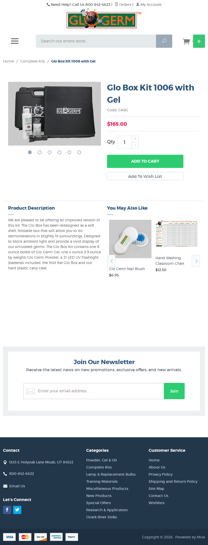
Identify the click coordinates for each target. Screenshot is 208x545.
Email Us (17, 486)
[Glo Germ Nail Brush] (130, 258)
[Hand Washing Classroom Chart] (176, 247)
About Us (157, 467)
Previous (111, 261)
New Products (99, 495)
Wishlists (157, 503)
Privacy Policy (160, 474)
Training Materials (102, 481)
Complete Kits (99, 467)
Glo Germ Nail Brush (127, 269)
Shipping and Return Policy (173, 481)
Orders (124, 4)
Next (196, 261)
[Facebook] (7, 510)
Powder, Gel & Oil (101, 460)
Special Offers (98, 503)
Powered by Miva (190, 537)
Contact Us (158, 495)
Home (8, 61)
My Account (151, 4)
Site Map (156, 488)
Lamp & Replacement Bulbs (111, 474)
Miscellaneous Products (107, 488)
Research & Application (107, 510)
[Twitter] (17, 510)
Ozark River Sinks (101, 517)
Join (174, 391)
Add (145, 161)
